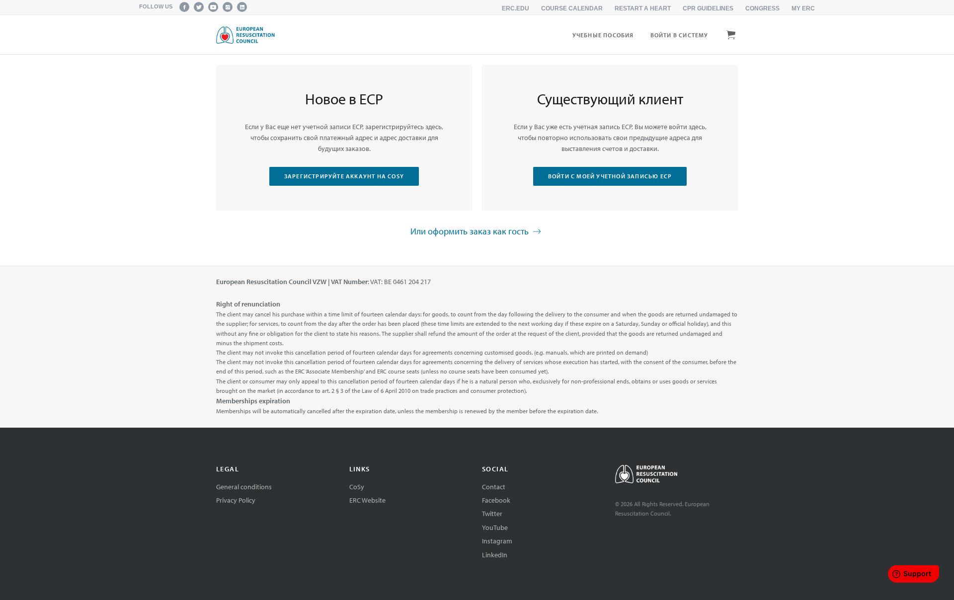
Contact (493, 486)
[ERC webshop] (245, 35)
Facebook (496, 500)
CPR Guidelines (708, 8)
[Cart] (731, 33)
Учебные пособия (603, 35)
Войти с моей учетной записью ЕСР (610, 176)
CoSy (356, 486)
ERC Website (367, 500)
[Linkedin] (242, 7)
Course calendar (572, 8)
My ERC (803, 8)
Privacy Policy (235, 500)
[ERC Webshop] (676, 475)
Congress (762, 8)
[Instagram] (228, 7)
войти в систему (679, 35)
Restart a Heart (643, 8)
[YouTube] (213, 7)
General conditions (244, 486)
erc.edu (515, 8)
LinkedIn (494, 554)
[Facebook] (184, 7)
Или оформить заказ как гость (470, 230)
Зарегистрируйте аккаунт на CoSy (344, 176)
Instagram (497, 540)
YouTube (495, 527)
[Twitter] (199, 7)
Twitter (492, 513)
